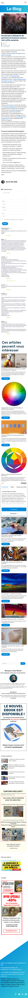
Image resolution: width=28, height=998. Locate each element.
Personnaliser (13, 513)
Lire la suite (5, 378)
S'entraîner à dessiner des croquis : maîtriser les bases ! (11, 536)
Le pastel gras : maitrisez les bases (11, 594)
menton (20, 53)
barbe (2, 55)
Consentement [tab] (4, 486)
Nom (3, 213)
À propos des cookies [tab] (21, 486)
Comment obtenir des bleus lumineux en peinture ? (12, 436)
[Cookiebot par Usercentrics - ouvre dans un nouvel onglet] (21, 483)
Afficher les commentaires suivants (14, 337)
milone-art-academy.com (11, 972)
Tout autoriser (14, 509)
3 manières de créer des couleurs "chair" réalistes (12, 646)
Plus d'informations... (10, 795)
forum (11, 105)
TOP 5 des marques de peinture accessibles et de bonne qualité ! (16, 782)
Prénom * (4, 207)
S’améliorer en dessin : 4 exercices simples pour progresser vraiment (13, 369)
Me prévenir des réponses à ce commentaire (13, 219)
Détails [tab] (12, 486)
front (8, 53)
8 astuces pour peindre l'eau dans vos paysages (16, 777)
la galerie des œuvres (16, 110)
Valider (5, 223)
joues (14, 53)
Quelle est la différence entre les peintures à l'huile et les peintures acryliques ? (16, 766)
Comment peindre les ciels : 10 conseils (12, 619)
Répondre (9, 235)
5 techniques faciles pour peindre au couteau (11, 562)
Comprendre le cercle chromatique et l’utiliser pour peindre (12, 408)
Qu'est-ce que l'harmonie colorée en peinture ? (11, 475)
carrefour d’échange (9, 107)
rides (9, 55)
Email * (3, 201)
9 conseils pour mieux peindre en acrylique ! (16, 772)
